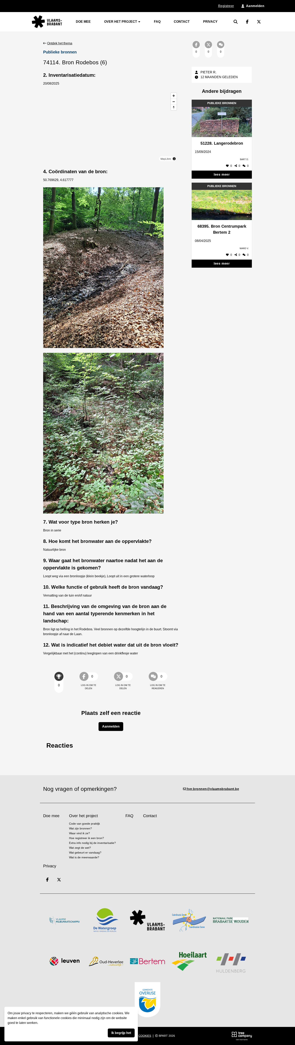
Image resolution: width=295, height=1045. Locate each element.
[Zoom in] (174, 96)
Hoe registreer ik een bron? (86, 838)
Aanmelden (111, 726)
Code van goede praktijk (84, 823)
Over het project (121, 21)
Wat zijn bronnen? (80, 828)
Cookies (144, 1035)
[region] (111, 127)
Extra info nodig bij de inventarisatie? (92, 842)
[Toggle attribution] (174, 158)
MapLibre (166, 158)
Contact (182, 21)
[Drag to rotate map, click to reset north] (174, 107)
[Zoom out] (174, 101)
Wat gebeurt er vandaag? (85, 852)
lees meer (222, 174)
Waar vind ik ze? (79, 833)
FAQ (157, 21)
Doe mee (83, 21)
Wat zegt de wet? (80, 847)
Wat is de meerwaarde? (84, 857)
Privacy (210, 21)
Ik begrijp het (121, 1033)
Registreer (226, 6)
